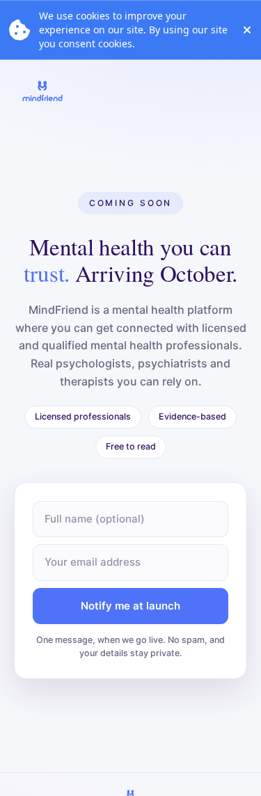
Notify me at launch (130, 605)
